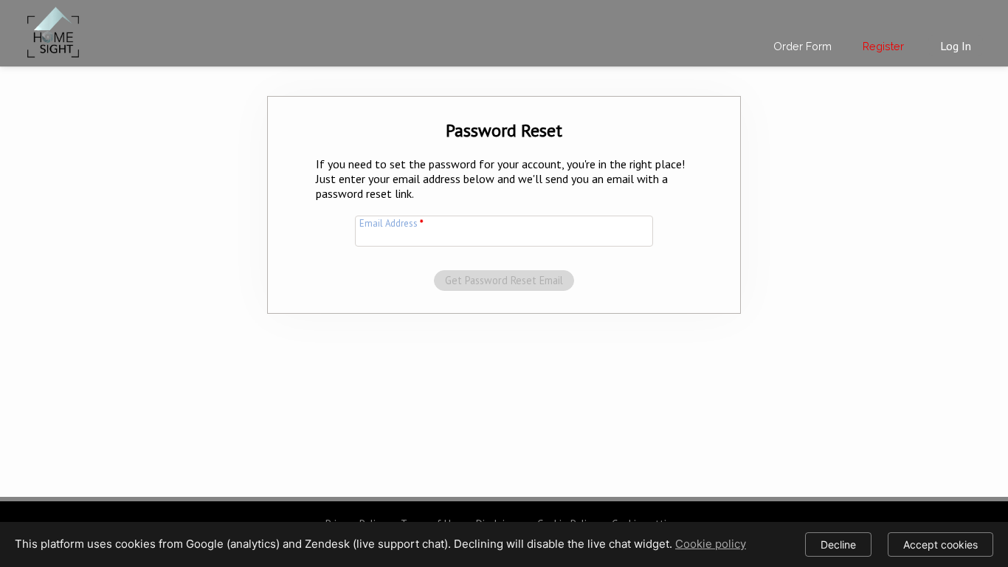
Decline (838, 544)
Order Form (802, 46)
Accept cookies (940, 544)
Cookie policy (710, 544)
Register (883, 46)
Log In (955, 45)
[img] (53, 29)
